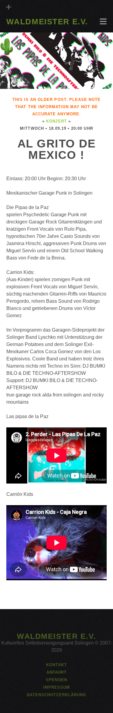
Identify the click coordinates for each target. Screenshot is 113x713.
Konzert (56, 121)
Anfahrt (18, 30)
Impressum (56, 687)
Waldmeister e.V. (47, 21)
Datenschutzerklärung (56, 695)
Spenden (56, 680)
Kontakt (56, 665)
